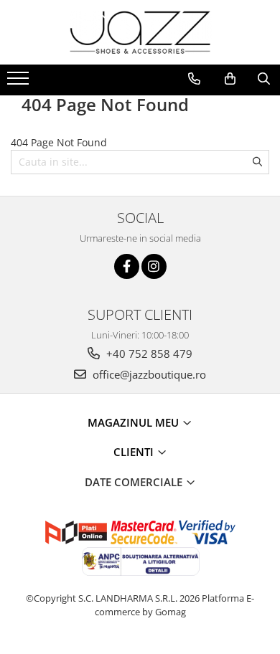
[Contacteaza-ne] (194, 79)
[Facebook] (126, 266)
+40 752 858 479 (147, 353)
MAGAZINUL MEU (135, 422)
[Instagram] (154, 266)
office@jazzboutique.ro (148, 374)
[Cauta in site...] (264, 79)
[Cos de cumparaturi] (230, 79)
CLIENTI (135, 452)
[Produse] (19, 82)
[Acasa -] (140, 32)
